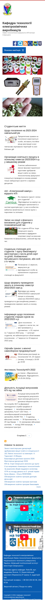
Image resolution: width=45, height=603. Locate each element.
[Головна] (7, 15)
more (38, 487)
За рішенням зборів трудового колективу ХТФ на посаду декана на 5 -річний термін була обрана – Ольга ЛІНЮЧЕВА (21, 471)
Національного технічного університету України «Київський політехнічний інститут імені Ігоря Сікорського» (21, 563)
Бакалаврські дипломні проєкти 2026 (19, 459)
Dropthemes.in (26, 599)
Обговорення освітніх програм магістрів (20, 482)
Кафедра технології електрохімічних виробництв (17, 26)
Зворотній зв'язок (11, 587)
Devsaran (37, 599)
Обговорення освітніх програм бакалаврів (21, 484)
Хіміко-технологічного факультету (27, 558)
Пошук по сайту (25, 587)
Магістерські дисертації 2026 (16, 461)
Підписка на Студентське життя (5, 441)
